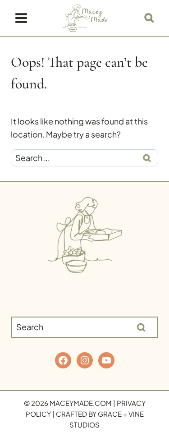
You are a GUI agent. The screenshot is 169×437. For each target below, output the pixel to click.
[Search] (141, 327)
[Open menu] (21, 18)
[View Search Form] (149, 18)
